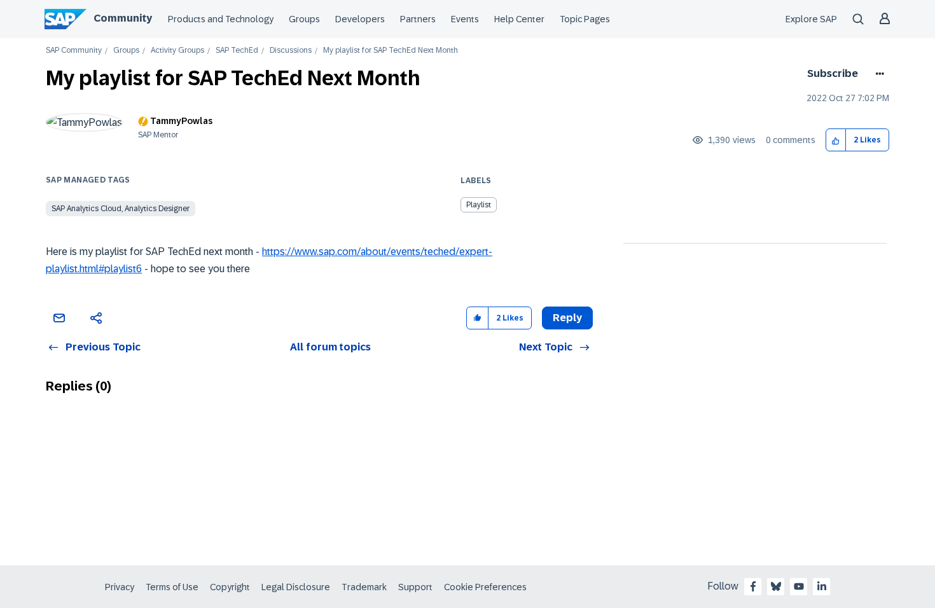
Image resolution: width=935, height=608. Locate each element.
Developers (360, 19)
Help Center (519, 19)
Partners (418, 19)
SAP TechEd (237, 50)
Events (465, 19)
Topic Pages (585, 19)
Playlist (478, 204)
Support (415, 587)
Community (123, 18)
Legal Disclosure (295, 587)
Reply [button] (567, 317)
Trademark (364, 587)
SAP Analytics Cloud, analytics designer (121, 208)
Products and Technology (221, 19)
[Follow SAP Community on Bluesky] (776, 586)
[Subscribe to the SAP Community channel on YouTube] (799, 586)
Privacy (119, 587)
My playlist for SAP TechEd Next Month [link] (390, 50)
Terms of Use (172, 587)
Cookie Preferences (485, 587)
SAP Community (74, 50)
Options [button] (877, 73)
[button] (836, 140)
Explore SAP (811, 19)
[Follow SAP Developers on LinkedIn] (822, 586)
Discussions (291, 50)
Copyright (230, 587)
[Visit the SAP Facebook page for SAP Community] (753, 586)
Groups (304, 19)
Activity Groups (177, 50)
